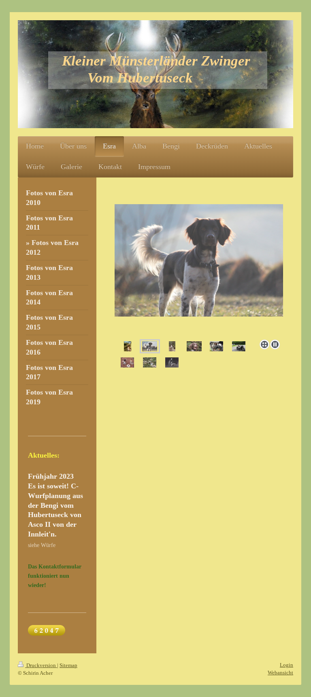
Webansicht (280, 673)
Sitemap (68, 665)
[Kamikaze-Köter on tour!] (127, 346)
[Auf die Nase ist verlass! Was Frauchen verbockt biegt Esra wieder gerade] (172, 362)
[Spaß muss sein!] (238, 346)
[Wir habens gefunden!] (127, 362)
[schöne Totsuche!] (149, 362)
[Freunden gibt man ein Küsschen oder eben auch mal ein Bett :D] (216, 346)
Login (286, 665)
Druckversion (41, 665)
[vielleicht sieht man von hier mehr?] (172, 346)
